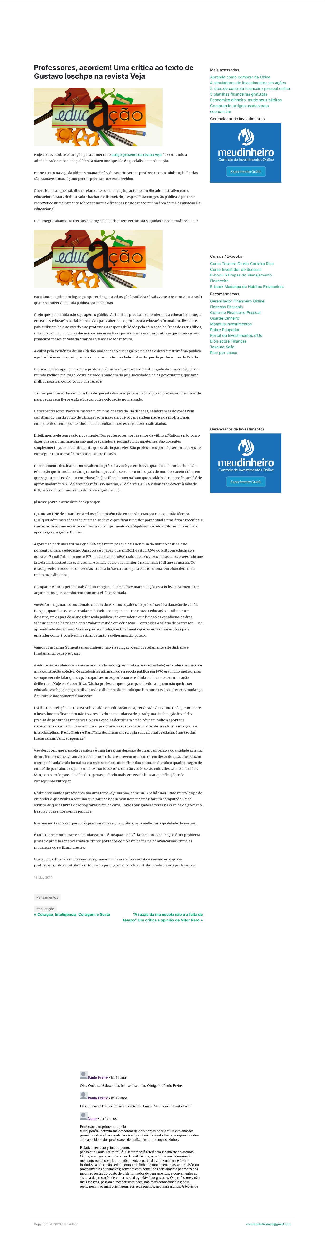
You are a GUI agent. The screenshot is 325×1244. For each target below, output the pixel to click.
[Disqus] (162, 1005)
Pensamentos (47, 897)
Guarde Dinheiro (224, 318)
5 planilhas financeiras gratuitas (238, 94)
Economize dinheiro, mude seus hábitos (246, 99)
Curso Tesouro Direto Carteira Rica (242, 263)
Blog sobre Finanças (228, 341)
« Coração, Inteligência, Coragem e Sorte (72, 914)
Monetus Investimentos (231, 324)
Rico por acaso (223, 352)
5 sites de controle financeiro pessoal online (250, 88)
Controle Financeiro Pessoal (235, 312)
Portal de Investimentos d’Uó (236, 335)
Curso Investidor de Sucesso (236, 269)
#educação (45, 909)
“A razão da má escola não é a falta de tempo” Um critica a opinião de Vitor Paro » (163, 917)
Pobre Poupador (225, 329)
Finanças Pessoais (226, 306)
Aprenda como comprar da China (240, 77)
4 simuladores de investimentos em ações (248, 82)
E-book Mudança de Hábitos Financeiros (247, 286)
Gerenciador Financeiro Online (237, 301)
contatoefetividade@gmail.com (268, 1224)
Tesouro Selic (222, 346)
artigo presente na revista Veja (137, 155)
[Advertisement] (124, 38)
